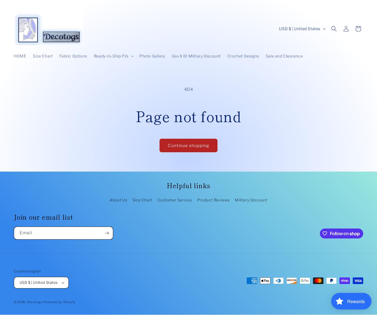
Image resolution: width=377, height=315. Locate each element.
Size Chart (142, 200)
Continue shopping (188, 145)
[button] (113, 56)
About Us (118, 200)
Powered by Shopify (60, 302)
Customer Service (175, 200)
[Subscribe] (107, 233)
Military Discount (251, 200)
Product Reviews (213, 200)
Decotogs (35, 302)
